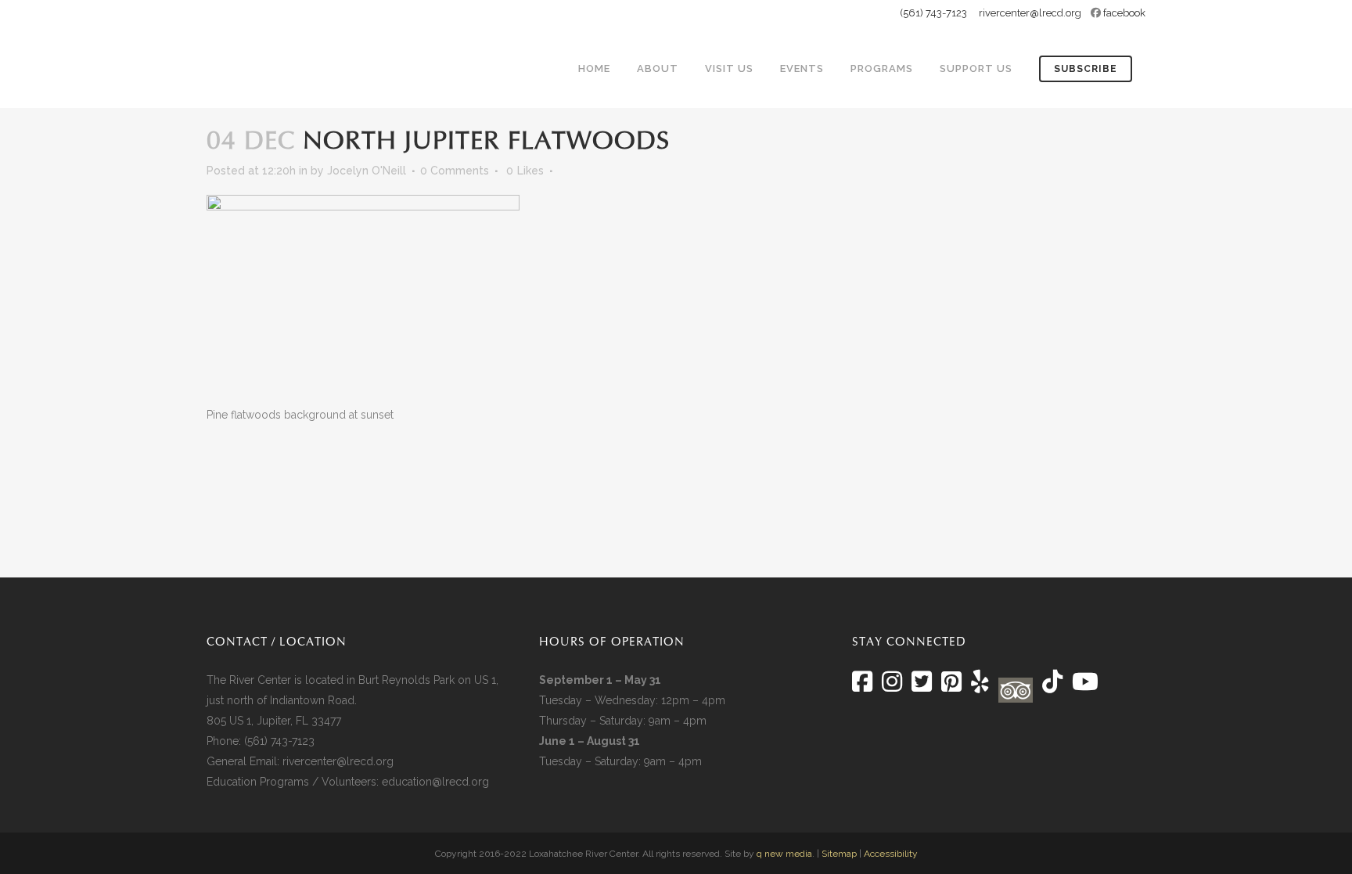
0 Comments (454, 170)
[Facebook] (862, 686)
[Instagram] (892, 686)
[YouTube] (1083, 686)
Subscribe (1085, 68)
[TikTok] (1051, 686)
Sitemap (839, 853)
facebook (1124, 13)
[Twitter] (922, 686)
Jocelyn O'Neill (366, 170)
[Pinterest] (951, 686)
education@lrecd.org (435, 781)
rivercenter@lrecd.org (1030, 13)
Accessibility (891, 853)
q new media (784, 853)
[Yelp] (980, 686)
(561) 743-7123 (933, 13)
